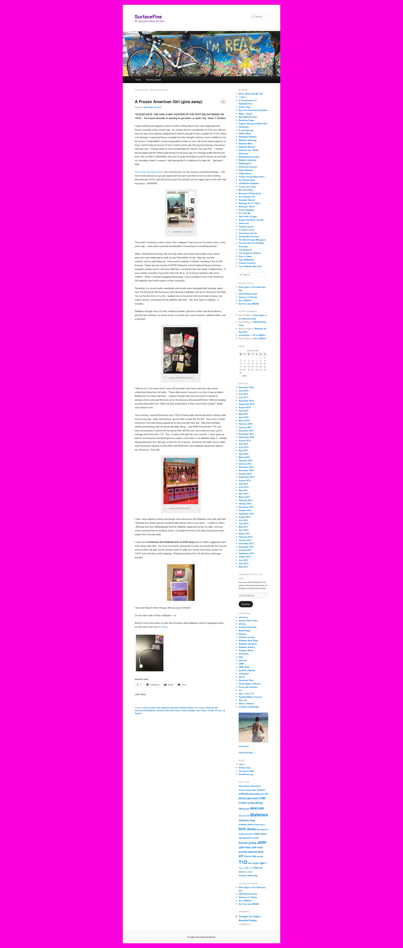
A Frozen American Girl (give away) (168, 101)
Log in (242, 764)
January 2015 (245, 463)
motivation (244, 673)
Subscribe (245, 604)
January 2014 (245, 503)
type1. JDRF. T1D (246, 868)
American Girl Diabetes (145, 710)
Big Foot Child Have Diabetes (253, 110)
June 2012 (243, 563)
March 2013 (244, 533)
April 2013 (243, 530)
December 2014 (246, 467)
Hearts (264, 833)
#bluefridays (244, 786)
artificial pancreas (249, 794)
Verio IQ (243, 700)
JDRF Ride (244, 847)
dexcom (257, 808)
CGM (261, 798)
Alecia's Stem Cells (152, 707)
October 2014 (245, 473)
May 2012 (243, 566)
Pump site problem (248, 686)
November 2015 (246, 433)
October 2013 (245, 510)
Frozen (177, 710)
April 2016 (243, 417)
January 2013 (245, 540)
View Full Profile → (247, 752)
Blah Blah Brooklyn (248, 116)
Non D (242, 676)
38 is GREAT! (245, 300)
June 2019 (243, 390)
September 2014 (246, 476)
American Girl (212, 707)
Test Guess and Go (248, 233)
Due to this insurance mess (149, 171)
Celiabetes (244, 126)
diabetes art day (246, 637)
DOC (241, 657)
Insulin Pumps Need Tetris (251, 176)
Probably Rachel (247, 199)
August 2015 (245, 440)
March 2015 (244, 457)
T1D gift (210, 710)
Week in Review (246, 703)
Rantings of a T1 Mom (249, 203)
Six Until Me (244, 213)
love (260, 851)
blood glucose (248, 798)
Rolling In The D (247, 206)
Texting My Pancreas (249, 236)
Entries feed (244, 767)
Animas (261, 789)
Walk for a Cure (246, 871)
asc (262, 793)
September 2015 (246, 437)
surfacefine (244, 335)
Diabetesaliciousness (249, 156)
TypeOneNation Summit (250, 696)
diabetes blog (247, 820)
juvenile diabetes (247, 670)
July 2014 (243, 483)
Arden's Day (244, 106)
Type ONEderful (246, 259)
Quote (248, 856)
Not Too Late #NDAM (249, 303)
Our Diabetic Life (247, 196)
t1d (195, 707)
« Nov (244, 375)
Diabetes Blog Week (248, 640)
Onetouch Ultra (246, 680)
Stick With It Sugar (248, 216)
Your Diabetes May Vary (250, 266)
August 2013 (245, 516)
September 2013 (246, 513)
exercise (243, 660)
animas (242, 623)
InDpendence (245, 173)
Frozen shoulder (188, 710)
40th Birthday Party (248, 293)
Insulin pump (247, 843)
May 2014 (243, 490)
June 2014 (243, 486)
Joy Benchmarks (247, 179)
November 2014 (246, 470)
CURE (242, 803)
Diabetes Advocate (248, 140)
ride (254, 856)
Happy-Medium (246, 170)
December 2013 (246, 506)
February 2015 (245, 460)
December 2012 (246, 543)
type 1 (263, 863)
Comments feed (246, 770)
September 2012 (246, 553)
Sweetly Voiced (246, 226)
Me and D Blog (246, 189)
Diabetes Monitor (247, 146)
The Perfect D (245, 249)
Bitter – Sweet (245, 113)
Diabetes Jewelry (247, 647)
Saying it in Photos (248, 297)
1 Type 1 (243, 96)
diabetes (259, 814)
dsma (251, 828)
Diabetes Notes (186, 707)
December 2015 (246, 430)
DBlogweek (244, 808)
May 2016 (243, 413)
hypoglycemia (245, 837)
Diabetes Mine (245, 143)
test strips (253, 863)
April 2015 (243, 453)
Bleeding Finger (246, 120)
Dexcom (243, 633)
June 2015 (243, 447)
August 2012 (245, 556)
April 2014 (243, 493)
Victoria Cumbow (247, 262)
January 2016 (245, 427)
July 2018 (243, 393)
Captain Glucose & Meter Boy (253, 123)
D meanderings (246, 130)
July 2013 (243, 520)
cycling (251, 803)
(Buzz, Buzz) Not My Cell (251, 93)
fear (258, 829)
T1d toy (218, 710)
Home (138, 79)
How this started (153, 79)
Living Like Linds (247, 186)
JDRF (241, 663)
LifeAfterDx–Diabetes (249, 183)
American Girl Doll (165, 710)
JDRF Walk (244, 666)
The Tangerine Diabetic (250, 253)
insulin (256, 838)
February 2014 (245, 500)
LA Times (163, 626)
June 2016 (243, 410)
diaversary (244, 653)
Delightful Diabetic (248, 136)
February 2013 (245, 536)
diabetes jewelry (246, 824)
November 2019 (246, 387)
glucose (264, 829)
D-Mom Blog (245, 133)
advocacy (243, 617)
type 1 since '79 (246, 693)
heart (257, 833)
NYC (241, 856)
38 (223, 101)
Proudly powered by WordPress (201, 937)
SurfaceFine (148, 16)
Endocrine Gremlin (248, 166)
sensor (260, 856)
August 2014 (245, 480)
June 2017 (243, 397)
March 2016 (244, 420)
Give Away (201, 710)
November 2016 (246, 400)
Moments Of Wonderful (250, 193)
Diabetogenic (245, 163)
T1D (243, 862)
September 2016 (246, 403)
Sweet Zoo (244, 223)
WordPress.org (246, 774)
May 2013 (243, 526)
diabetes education (170, 707)
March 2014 (244, 496)
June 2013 (243, 523)
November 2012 (246, 546)
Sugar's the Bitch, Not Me (251, 219)
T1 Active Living (246, 229)
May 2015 (243, 450)
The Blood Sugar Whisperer (252, 239)
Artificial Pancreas (247, 627)
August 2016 (245, 407)
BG (266, 793)
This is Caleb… (246, 256)
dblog (259, 803)
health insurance (246, 834)
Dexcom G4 (244, 815)
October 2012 (245, 550)
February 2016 (245, 423)
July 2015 (243, 443)
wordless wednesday (249, 706)
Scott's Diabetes (246, 209)
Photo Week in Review (249, 683)
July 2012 (243, 560)
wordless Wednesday (248, 875)
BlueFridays (244, 630)
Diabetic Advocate (247, 159)
